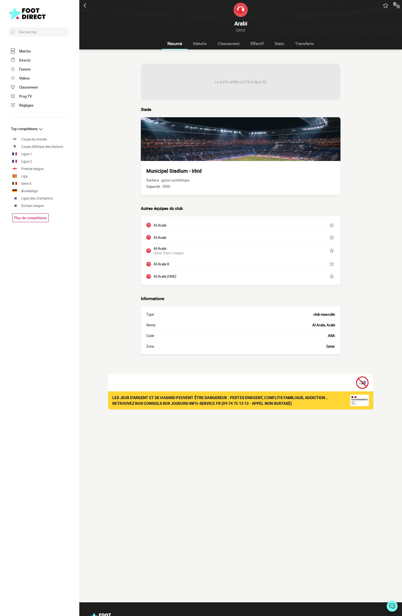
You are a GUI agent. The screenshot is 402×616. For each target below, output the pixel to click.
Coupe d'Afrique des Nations (42, 146)
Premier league (32, 168)
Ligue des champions (37, 198)
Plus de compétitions (30, 217)
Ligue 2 (26, 161)
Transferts (304, 43)
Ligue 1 (26, 154)
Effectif (257, 43)
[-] (392, 606)
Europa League (32, 205)
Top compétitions (25, 128)
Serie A (26, 183)
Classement (229, 43)
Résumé (174, 43)
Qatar (330, 346)
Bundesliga (29, 191)
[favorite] (385, 5)
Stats (279, 43)
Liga (24, 176)
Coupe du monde (34, 139)
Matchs (200, 43)
